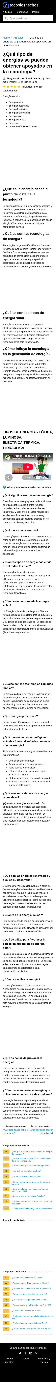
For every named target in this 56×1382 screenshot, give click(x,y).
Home (6, 37)
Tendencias (22, 12)
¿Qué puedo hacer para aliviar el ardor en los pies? (32, 1317)
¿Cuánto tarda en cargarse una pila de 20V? (32, 1329)
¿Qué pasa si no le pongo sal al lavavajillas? (32, 1208)
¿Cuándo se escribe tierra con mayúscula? (31, 1288)
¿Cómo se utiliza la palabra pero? (27, 1176)
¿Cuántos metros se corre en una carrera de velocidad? (32, 1202)
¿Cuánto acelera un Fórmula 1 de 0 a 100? (31, 1305)
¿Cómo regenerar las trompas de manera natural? (31, 1183)
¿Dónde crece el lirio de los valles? (27, 1277)
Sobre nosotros (9, 1360)
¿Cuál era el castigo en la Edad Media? (30, 1300)
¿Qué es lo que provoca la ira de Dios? (29, 1323)
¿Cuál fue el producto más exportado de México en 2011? (30, 1190)
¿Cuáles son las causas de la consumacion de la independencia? (31, 1159)
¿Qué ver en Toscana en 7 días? (26, 1311)
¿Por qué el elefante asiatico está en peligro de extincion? (32, 1152)
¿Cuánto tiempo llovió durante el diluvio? (30, 1283)
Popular (36, 12)
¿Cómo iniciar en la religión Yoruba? (28, 1196)
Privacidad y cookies (43, 1360)
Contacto (25, 1358)
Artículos (7, 12)
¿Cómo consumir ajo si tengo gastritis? (29, 1294)
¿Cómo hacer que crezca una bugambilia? (31, 1165)
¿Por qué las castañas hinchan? (26, 1171)
